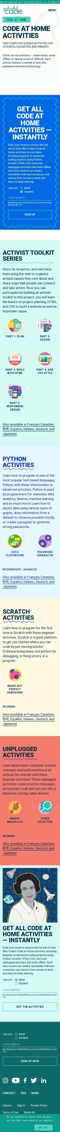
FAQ (23, 1093)
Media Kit (29, 1112)
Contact (9, 1093)
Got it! (43, 1127)
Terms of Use (10, 1112)
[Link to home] (13, 10)
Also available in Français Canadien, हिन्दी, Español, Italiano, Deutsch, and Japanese (28, 429)
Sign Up (30, 214)
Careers (7, 1105)
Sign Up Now (30, 1061)
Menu (52, 10)
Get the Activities (30, 1006)
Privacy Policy (38, 1105)
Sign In (21, 1105)
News (35, 1093)
